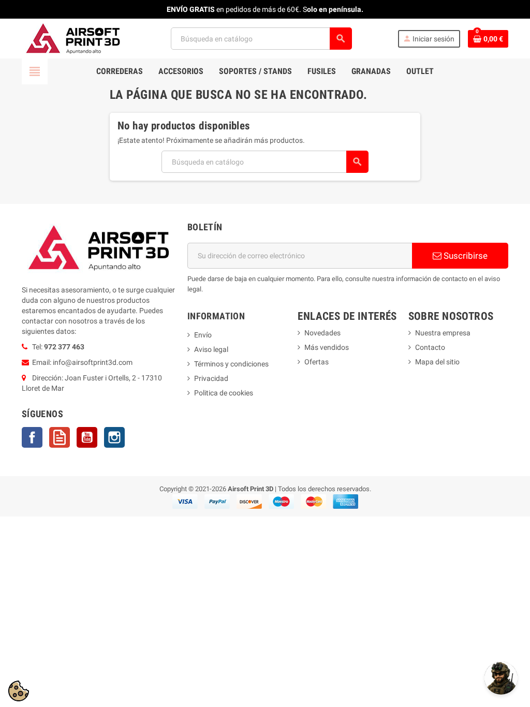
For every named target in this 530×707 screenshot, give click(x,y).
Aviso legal (211, 349)
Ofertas (316, 362)
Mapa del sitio (437, 362)
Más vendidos (326, 347)
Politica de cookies (223, 393)
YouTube (87, 437)
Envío (203, 335)
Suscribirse (464, 256)
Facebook (32, 437)
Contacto (430, 347)
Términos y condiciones (231, 364)
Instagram (114, 437)
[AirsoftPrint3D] (73, 38)
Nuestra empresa (442, 333)
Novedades (322, 333)
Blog (59, 437)
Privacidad (211, 378)
